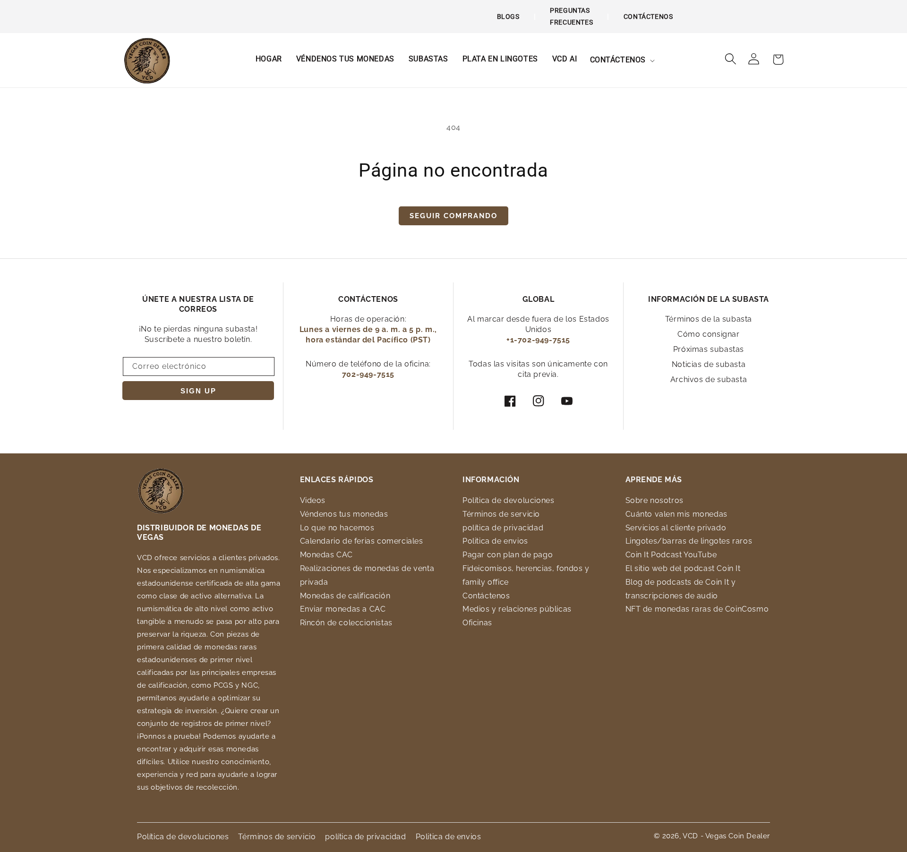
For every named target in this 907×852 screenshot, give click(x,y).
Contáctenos (648, 16)
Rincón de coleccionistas (346, 622)
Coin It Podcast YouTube (671, 554)
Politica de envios (495, 541)
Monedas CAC (326, 554)
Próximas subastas (708, 349)
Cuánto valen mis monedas (676, 514)
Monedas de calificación (345, 595)
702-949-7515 (368, 374)
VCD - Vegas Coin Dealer (726, 836)
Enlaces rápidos (337, 479)
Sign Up (198, 391)
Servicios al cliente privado (676, 527)
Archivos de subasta (708, 379)
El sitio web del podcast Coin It (683, 568)
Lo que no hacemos (337, 527)
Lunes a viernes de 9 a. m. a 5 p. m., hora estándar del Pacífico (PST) (368, 334)
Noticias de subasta (708, 364)
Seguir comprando (453, 216)
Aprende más (654, 479)
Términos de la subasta (708, 319)
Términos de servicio (501, 514)
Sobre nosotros (654, 500)
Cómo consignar (708, 334)
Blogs (508, 16)
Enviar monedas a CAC (343, 609)
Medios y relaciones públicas (517, 609)
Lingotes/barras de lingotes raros (689, 541)
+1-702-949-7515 (538, 339)
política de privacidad (502, 527)
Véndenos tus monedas (344, 514)
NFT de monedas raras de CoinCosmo (697, 609)
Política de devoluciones (508, 500)
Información (491, 479)
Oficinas (477, 622)
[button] (621, 60)
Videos (313, 500)
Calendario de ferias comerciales (361, 541)
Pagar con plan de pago (507, 554)
